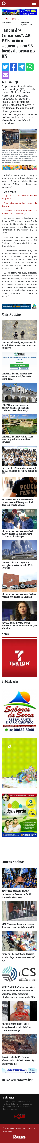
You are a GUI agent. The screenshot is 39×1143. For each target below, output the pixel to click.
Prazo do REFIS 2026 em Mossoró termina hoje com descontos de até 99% (18, 957)
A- (10, 82)
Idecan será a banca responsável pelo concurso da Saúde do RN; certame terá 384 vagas (17, 534)
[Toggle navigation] (34, 3)
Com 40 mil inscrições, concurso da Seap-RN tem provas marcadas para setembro (19, 345)
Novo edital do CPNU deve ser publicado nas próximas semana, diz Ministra (19, 625)
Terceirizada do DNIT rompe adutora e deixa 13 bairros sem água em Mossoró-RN (19, 1060)
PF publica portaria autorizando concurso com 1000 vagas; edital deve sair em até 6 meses (17, 502)
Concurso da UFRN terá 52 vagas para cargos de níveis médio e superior (17, 439)
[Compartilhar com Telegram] (21, 67)
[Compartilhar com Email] (5, 75)
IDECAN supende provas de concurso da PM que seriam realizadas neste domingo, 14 (15, 408)
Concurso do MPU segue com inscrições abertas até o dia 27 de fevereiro (17, 565)
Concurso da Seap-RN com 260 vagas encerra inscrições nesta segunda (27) (17, 376)
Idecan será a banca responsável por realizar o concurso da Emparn (19, 595)
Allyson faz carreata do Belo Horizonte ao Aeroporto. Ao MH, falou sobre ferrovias (17, 894)
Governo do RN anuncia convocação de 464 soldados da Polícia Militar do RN (19, 471)
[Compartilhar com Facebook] (13, 67)
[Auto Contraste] (16, 82)
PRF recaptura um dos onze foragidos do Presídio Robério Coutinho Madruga (16, 1027)
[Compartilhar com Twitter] (5, 67)
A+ (4, 82)
